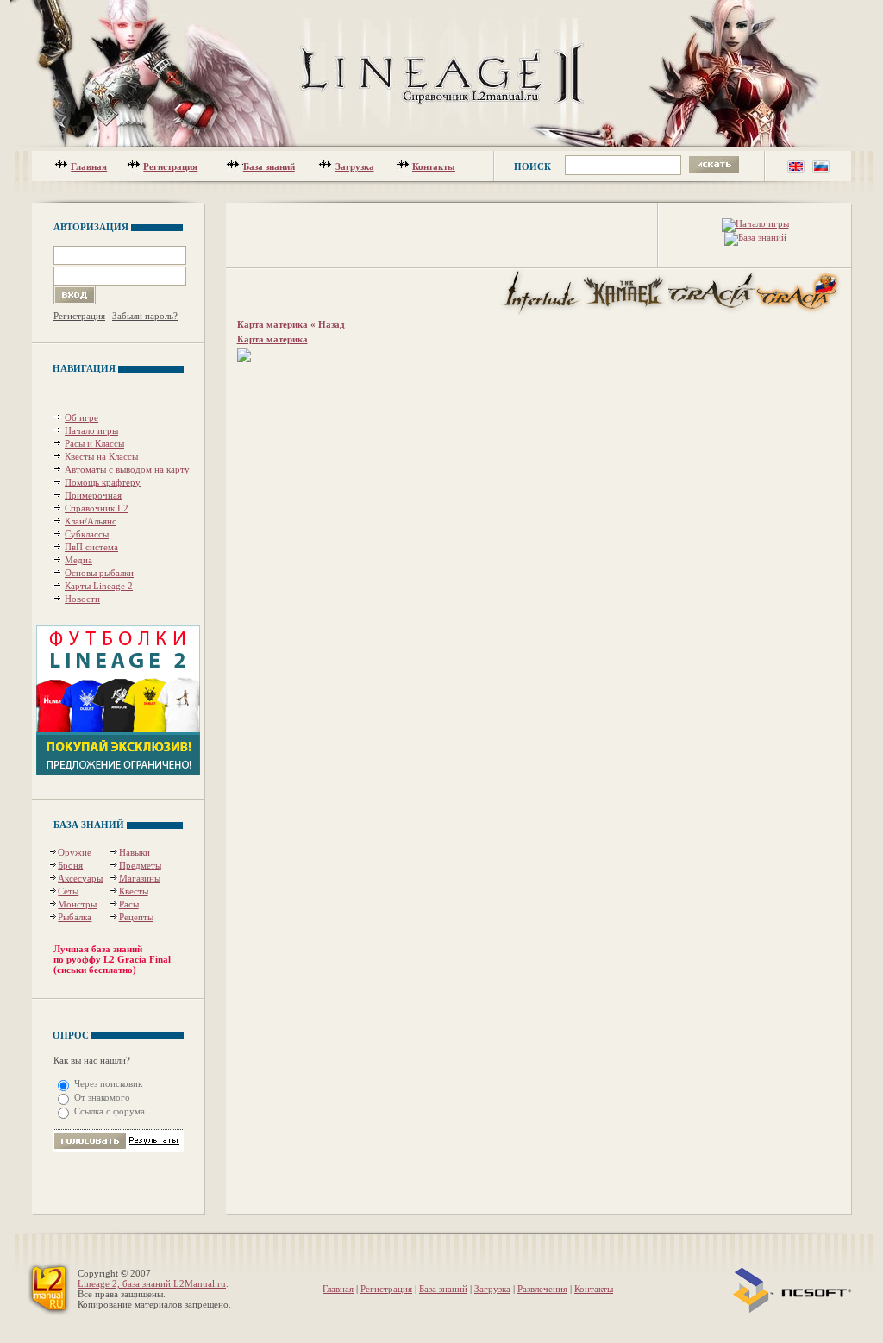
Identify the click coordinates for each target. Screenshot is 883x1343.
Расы (129, 904)
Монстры (77, 904)
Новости (82, 598)
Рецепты (136, 917)
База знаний (269, 166)
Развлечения (542, 1288)
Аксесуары (80, 878)
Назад (331, 324)
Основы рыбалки (99, 573)
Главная (89, 166)
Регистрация (170, 166)
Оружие (74, 852)
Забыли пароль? (145, 316)
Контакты (433, 166)
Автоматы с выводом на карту (127, 469)
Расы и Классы (94, 443)
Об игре (81, 417)
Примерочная (93, 495)
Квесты (133, 891)
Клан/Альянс (90, 521)
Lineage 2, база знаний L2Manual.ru (152, 1283)
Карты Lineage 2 (99, 586)
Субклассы (87, 534)
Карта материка (272, 324)
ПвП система (91, 547)
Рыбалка (74, 917)
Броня (70, 865)
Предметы (140, 865)
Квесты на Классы (101, 456)
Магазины (139, 878)
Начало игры (91, 430)
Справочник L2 (96, 508)
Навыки (134, 852)
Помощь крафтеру (103, 482)
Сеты (68, 891)
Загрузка (354, 166)
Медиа (78, 560)
